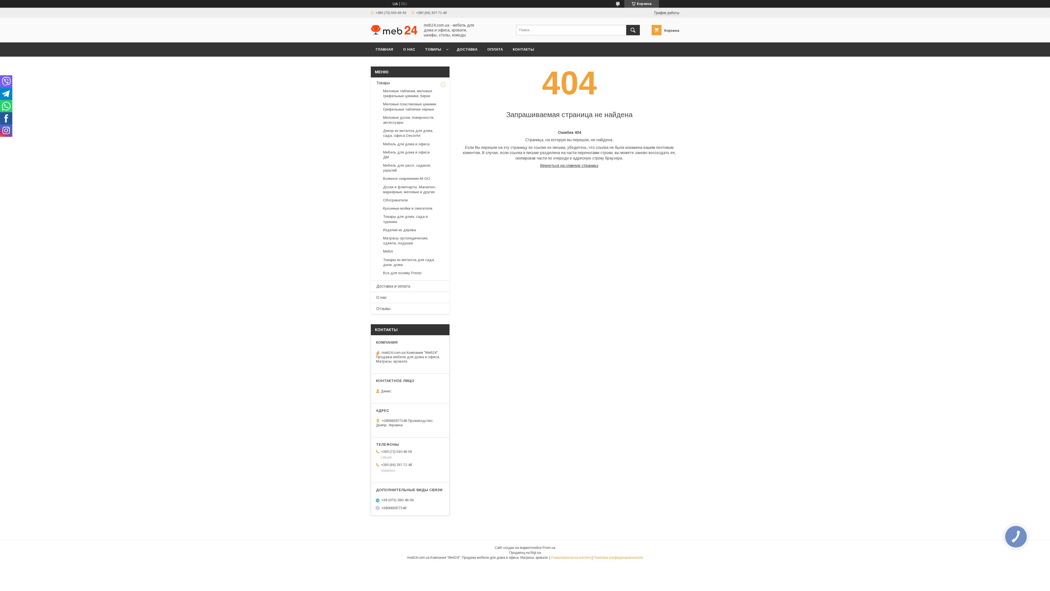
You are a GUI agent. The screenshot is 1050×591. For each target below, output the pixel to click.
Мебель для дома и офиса (406, 144)
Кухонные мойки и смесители (407, 208)
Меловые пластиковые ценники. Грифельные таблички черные (410, 106)
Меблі (388, 251)
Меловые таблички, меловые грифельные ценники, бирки (407, 93)
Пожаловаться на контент (571, 558)
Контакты (523, 49)
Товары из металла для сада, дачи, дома (409, 262)
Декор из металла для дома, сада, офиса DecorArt (408, 133)
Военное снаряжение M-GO (406, 178)
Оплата (495, 49)
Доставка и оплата (393, 286)
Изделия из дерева (399, 230)
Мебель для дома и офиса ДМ (406, 154)
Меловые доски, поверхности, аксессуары (408, 119)
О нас (409, 49)
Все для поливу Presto (402, 273)
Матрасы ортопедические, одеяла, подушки (405, 240)
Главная (384, 49)
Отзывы (383, 308)
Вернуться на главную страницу (569, 165)
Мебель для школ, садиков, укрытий (407, 167)
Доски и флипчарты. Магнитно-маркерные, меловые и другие (409, 189)
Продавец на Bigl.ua (525, 553)
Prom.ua (548, 548)
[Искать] (633, 30)
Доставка (467, 49)
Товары (433, 49)
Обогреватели (395, 200)
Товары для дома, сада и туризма (405, 219)
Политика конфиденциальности (618, 558)
